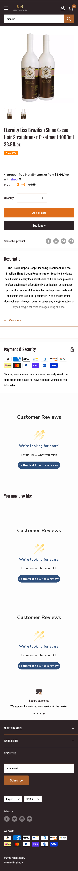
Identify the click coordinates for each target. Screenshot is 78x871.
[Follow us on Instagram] (22, 819)
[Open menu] (6, 8)
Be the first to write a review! (39, 465)
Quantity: (9, 198)
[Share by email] (71, 241)
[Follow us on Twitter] (14, 819)
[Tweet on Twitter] (63, 241)
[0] (70, 8)
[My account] (63, 8)
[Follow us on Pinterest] (29, 819)
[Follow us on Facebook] (7, 819)
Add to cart (39, 212)
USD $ (29, 799)
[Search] (69, 19)
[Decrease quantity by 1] (21, 198)
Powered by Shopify (13, 862)
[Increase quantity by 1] (42, 198)
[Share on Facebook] (48, 241)
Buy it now (39, 225)
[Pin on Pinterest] (56, 241)
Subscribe (16, 780)
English (9, 799)
